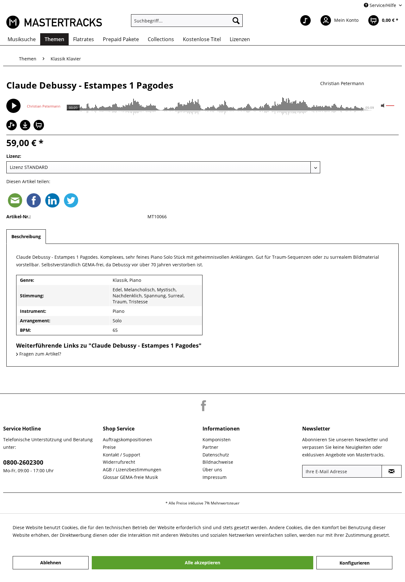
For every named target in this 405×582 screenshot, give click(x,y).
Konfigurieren (355, 563)
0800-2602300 (23, 462)
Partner (210, 447)
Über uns (212, 470)
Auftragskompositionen (127, 439)
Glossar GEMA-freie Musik (130, 477)
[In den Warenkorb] (40, 126)
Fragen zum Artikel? (39, 354)
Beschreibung (26, 236)
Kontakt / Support (121, 455)
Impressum (214, 477)
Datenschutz (215, 455)
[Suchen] (236, 20)
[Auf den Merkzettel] (12, 126)
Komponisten (216, 439)
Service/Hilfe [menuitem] (382, 5)
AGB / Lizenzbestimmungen (132, 470)
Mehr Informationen (34, 543)
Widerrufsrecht (119, 462)
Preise (109, 447)
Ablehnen (50, 563)
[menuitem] (187, 20)
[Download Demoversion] (26, 129)
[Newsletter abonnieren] (392, 471)
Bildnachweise (217, 462)
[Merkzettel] (305, 20)
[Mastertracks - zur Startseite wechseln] (54, 22)
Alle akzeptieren (202, 563)
